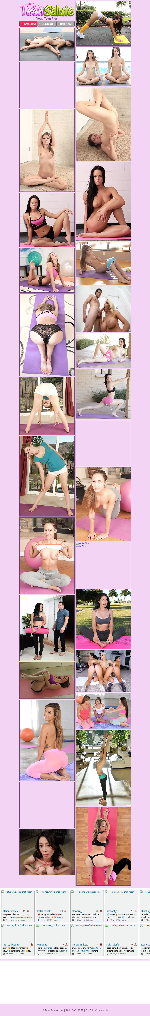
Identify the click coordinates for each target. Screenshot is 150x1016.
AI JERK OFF (46, 23)
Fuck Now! (65, 23)
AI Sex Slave (28, 23)
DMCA (89, 1010)
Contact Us (101, 1010)
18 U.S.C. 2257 (74, 1010)
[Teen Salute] (47, 9)
